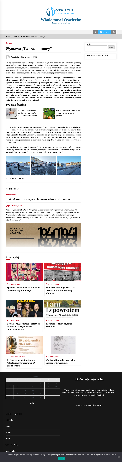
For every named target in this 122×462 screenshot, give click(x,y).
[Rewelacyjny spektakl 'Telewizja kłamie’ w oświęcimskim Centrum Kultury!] (24, 308)
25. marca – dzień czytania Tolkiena (59, 325)
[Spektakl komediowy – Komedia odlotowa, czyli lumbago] (24, 272)
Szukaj (89, 44)
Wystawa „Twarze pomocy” (29, 49)
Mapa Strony (80, 405)
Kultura (9, 43)
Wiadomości (11, 195)
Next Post (11, 189)
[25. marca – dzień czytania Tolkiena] (62, 308)
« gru (32, 403)
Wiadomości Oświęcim (61, 19)
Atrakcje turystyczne (14, 414)
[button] (95, 32)
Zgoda (61, 458)
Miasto (8, 432)
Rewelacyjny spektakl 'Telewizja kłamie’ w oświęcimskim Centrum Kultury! (23, 327)
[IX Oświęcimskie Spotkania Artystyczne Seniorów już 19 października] (24, 345)
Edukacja (9, 420)
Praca (8, 439)
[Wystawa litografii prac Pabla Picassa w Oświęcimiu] (62, 345)
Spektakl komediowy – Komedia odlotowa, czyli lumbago (23, 289)
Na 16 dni (105, 55)
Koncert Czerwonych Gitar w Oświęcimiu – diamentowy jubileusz (60, 290)
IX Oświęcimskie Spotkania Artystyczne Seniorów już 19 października (21, 363)
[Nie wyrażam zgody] (119, 457)
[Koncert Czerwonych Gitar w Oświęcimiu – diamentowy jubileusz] (62, 272)
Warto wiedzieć (12, 445)
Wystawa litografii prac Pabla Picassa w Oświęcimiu (61, 361)
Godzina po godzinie (94, 55)
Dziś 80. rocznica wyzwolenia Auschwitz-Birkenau (38, 199)
